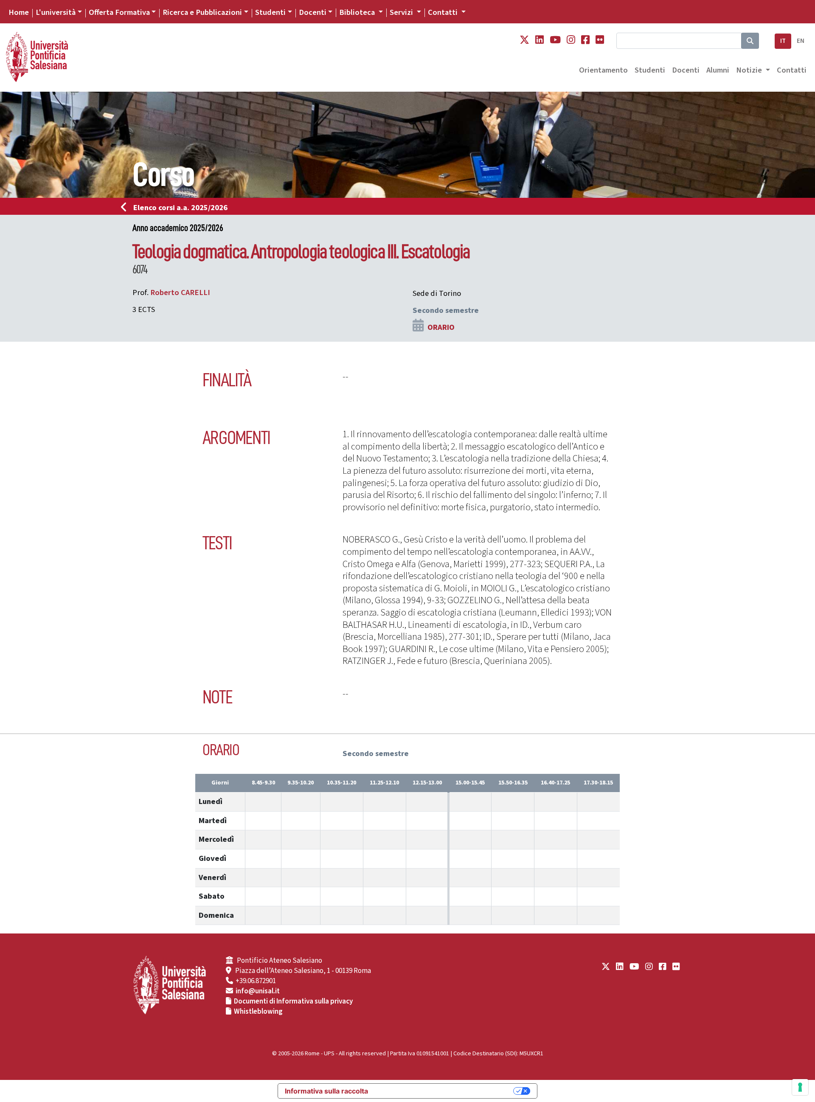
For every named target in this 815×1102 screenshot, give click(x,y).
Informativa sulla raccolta (326, 1091)
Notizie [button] (750, 70)
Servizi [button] (402, 12)
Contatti (792, 70)
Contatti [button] (443, 12)
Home (18, 12)
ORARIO (441, 327)
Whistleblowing (258, 1011)
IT (783, 41)
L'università (56, 12)
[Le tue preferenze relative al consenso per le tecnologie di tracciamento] (800, 1087)
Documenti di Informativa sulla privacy (293, 1001)
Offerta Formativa (119, 12)
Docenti (312, 12)
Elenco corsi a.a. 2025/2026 (180, 207)
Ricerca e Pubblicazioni (202, 12)
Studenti (270, 12)
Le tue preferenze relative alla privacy (445, 1091)
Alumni (717, 70)
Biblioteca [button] (358, 12)
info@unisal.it (258, 991)
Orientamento (603, 70)
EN (800, 41)
